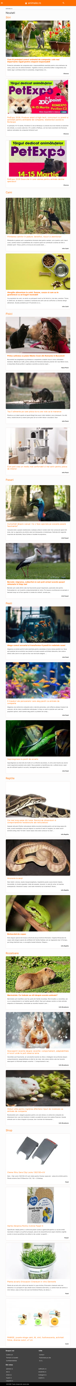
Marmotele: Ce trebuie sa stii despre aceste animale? (32, 995)
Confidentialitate (11, 1360)
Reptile (10, 778)
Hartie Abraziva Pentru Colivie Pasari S (25, 1226)
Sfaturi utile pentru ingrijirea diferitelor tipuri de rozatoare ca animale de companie (35, 1110)
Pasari (10, 479)
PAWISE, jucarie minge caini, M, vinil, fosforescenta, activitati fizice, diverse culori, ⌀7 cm (35, 1338)
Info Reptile (65, 834)
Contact (41, 1354)
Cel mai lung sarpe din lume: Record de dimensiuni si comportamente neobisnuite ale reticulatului (31, 821)
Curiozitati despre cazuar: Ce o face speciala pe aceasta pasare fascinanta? (36, 525)
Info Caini (65, 248)
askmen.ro (9, 1369)
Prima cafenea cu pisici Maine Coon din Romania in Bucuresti (36, 356)
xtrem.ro (9, 1375)
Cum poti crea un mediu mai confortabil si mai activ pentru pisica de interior (37, 467)
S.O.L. (41, 1360)
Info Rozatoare (64, 1007)
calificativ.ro (42, 1369)
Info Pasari (65, 538)
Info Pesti (65, 657)
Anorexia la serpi (15, 878)
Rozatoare (12, 953)
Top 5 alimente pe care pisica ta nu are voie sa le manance (34, 411)
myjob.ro (9, 1378)
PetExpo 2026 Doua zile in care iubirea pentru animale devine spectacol (35, 180)
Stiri (8, 17)
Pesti (9, 603)
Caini (9, 192)
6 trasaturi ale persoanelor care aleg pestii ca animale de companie (33, 702)
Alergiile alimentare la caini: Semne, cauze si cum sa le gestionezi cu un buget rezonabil (33, 293)
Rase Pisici (65, 367)
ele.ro (8, 1372)
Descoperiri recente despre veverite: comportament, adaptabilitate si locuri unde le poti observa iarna (38, 1052)
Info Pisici (65, 421)
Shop (9, 1130)
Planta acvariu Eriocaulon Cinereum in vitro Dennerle (31, 1282)
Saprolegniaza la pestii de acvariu (22, 759)
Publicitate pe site (45, 1357)
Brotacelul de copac (16, 934)
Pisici (9, 313)
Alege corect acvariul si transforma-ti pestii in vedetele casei (36, 645)
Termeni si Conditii (12, 1357)
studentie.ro (42, 1372)
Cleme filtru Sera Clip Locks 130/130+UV (26, 1172)
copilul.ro (41, 1378)
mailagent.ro (42, 1375)
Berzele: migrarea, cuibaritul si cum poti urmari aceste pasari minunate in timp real (36, 583)
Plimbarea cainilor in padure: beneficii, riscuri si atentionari (34, 237)
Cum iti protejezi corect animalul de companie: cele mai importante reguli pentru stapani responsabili (33, 60)
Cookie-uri (9, 1354)
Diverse (66, 73)
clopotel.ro (9, 1381)
